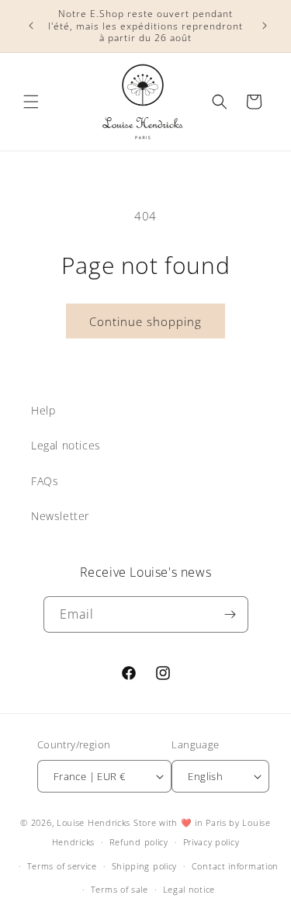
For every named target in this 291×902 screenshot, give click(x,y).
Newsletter (60, 515)
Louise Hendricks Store (106, 822)
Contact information (235, 866)
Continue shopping (145, 321)
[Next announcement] (262, 26)
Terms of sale (119, 889)
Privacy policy (211, 842)
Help (43, 410)
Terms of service (62, 866)
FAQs (44, 481)
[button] (31, 102)
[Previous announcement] (29, 26)
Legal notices (66, 445)
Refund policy (138, 842)
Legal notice (189, 889)
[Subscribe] (230, 614)
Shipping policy (145, 866)
